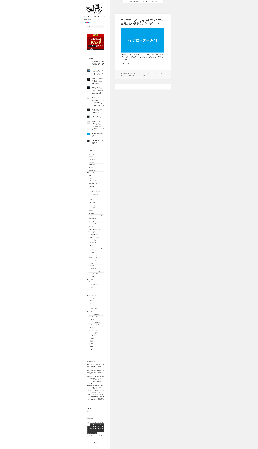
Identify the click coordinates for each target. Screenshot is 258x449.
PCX (89, 281)
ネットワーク (91, 276)
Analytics (90, 159)
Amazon (90, 202)
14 (88, 428)
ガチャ (90, 306)
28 (88, 433)
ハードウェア (90, 255)
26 (100, 431)
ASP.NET (90, 164)
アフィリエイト (92, 316)
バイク (89, 279)
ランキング (125, 75)
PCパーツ (90, 260)
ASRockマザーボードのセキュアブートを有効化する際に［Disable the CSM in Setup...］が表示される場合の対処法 (98, 90)
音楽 (88, 351)
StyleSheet (91, 170)
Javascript (90, 167)
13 (102, 426)
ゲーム (89, 178)
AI (88, 199)
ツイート (89, 411)
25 (98, 431)
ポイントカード (92, 330)
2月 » (100, 435)
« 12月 (90, 435)
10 (95, 426)
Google (89, 154)
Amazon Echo (91, 257)
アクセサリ (91, 268)
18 (98, 428)
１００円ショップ (92, 314)
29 (91, 433)
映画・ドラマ (90, 295)
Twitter (90, 210)
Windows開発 (91, 242)
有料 (134, 75)
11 (98, 426)
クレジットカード (92, 324)
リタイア (90, 335)
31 (95, 433)
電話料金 (90, 346)
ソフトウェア (90, 223)
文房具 (89, 292)
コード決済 (91, 327)
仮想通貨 (90, 338)
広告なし (130, 75)
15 (91, 428)
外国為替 (90, 341)
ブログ (89, 287)
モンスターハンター (93, 191)
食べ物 (90, 349)
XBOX (90, 265)
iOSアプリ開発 (92, 240)
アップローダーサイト (93, 215)
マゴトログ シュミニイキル (95, 16)
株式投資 (90, 343)
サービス (89, 197)
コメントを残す (141, 75)
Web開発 (89, 162)
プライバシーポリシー (92, 442)
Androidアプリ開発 (93, 237)
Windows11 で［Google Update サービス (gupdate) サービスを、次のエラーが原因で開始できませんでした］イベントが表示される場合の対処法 (95, 380)
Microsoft (90, 207)
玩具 (88, 303)
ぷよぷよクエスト (92, 189)
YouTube (90, 213)
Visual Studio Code (93, 229)
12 (100, 426)
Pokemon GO (91, 186)
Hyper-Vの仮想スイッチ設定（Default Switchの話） (97, 135)
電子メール (91, 221)
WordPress (91, 290)
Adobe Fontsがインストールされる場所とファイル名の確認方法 (98, 111)
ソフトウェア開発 (91, 234)
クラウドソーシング (93, 322)
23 (93, 431)
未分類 (89, 300)
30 (93, 433)
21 (88, 431)
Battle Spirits (91, 180)
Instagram (90, 205)
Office (89, 226)
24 (95, 431)
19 (100, 428)
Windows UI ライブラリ (96, 248)
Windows (89, 172)
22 (91, 431)
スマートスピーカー (93, 271)
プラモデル (91, 308)
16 (93, 428)
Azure (89, 175)
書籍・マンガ (90, 298)
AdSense (90, 156)
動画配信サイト (92, 218)
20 (102, 428)
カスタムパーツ (92, 284)
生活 (88, 311)
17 (95, 428)
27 (102, 431)
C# (90, 245)
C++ (91, 252)
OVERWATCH (91, 183)
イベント (90, 319)
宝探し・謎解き (92, 194)
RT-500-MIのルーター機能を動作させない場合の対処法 (98, 142)
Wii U (89, 263)
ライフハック (91, 333)
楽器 (89, 354)
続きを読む (125, 63)
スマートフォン (92, 273)
